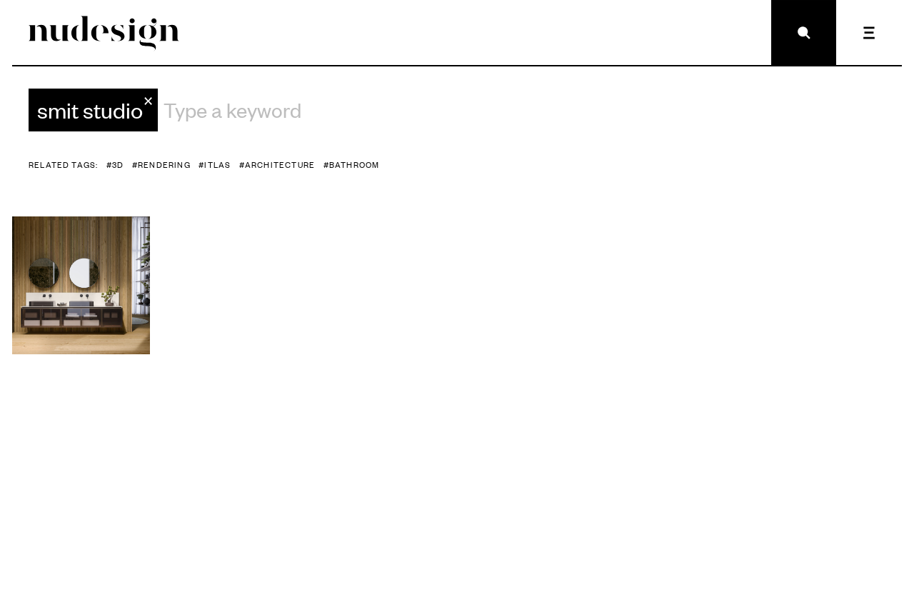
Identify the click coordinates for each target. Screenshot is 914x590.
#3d (115, 165)
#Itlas (215, 165)
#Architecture (277, 165)
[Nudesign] (104, 32)
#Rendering (161, 165)
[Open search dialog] (803, 32)
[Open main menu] (868, 32)
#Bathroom (351, 165)
